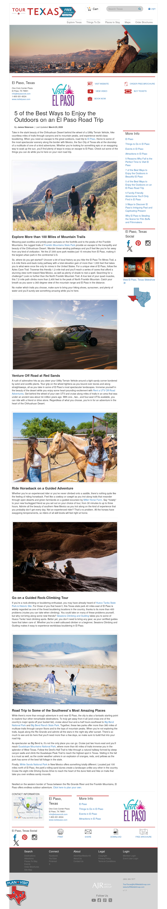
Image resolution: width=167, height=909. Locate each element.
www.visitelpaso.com (21, 99)
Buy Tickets (140, 91)
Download (115, 836)
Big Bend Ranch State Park (45, 725)
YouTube (53, 858)
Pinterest (53, 861)
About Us (78, 858)
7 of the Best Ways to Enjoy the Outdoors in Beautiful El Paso (136, 173)
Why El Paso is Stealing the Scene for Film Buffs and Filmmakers (137, 219)
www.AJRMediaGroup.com (133, 887)
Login (153, 8)
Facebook (53, 855)
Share (88, 836)
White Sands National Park (33, 764)
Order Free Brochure (142, 83)
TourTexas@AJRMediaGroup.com (136, 884)
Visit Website (102, 83)
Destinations (29, 855)
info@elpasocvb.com (21, 93)
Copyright (102, 855)
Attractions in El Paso (136, 153)
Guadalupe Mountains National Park (37, 746)
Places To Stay (30, 861)
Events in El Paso (134, 148)
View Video (101, 91)
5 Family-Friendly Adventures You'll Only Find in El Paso (137, 196)
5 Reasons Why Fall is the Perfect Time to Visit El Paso (138, 162)
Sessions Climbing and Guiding (73, 615)
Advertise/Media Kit (82, 855)
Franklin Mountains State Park (59, 245)
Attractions (29, 858)
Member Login (129, 855)
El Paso (91, 138)
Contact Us (78, 861)
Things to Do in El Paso (137, 143)
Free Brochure (144, 836)
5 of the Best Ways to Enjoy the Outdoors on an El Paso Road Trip (138, 185)
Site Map (28, 869)
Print (60, 836)
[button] (74, 22)
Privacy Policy (104, 858)
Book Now (100, 98)
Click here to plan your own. (67, 787)
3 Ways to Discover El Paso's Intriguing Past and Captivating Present (138, 207)
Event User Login (130, 858)
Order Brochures (31, 866)
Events (27, 864)
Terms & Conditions (107, 861)
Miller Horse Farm (93, 499)
